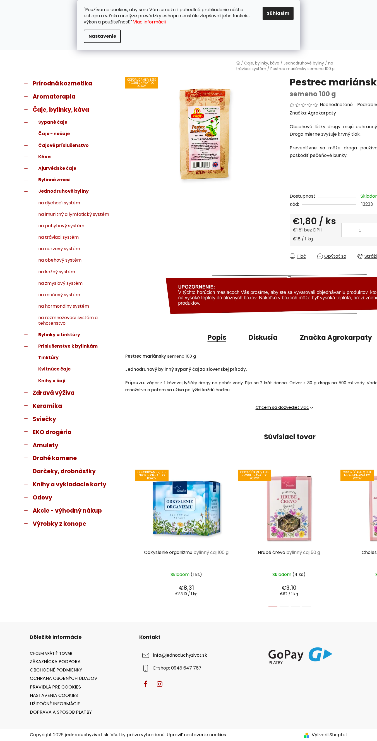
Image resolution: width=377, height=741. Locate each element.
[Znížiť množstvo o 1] (346, 230)
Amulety (45, 445)
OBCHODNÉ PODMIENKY (56, 670)
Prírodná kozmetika (62, 83)
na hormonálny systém (63, 306)
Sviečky (44, 419)
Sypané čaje (52, 122)
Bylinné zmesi (54, 179)
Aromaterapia (54, 96)
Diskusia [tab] (263, 337)
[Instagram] (159, 684)
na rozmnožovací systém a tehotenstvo (68, 320)
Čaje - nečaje (54, 133)
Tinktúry (48, 357)
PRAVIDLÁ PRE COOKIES (55, 687)
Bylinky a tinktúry (59, 334)
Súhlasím (278, 13)
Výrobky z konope (59, 524)
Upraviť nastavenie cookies (196, 735)
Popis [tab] (217, 337)
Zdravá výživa (54, 393)
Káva (44, 157)
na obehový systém (59, 260)
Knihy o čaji (51, 380)
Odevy (42, 497)
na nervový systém (59, 248)
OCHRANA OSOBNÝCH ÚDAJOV (63, 678)
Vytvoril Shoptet (329, 735)
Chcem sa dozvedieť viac (282, 407)
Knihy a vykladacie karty (69, 484)
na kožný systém (56, 272)
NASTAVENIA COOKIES (54, 695)
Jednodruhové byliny (63, 191)
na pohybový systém (61, 226)
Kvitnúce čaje (54, 369)
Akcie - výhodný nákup (67, 510)
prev (129, 536)
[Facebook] (145, 684)
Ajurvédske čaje (57, 168)
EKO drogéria (52, 432)
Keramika (47, 406)
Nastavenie (102, 36)
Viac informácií (149, 22)
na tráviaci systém (58, 237)
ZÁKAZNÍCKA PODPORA (55, 661)
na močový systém (59, 294)
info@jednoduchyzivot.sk (180, 655)
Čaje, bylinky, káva (61, 110)
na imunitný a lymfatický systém (73, 214)
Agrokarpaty (322, 113)
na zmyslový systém (60, 283)
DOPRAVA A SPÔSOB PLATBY (61, 712)
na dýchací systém (59, 203)
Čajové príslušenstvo (63, 145)
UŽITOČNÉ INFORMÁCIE (55, 704)
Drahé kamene (55, 458)
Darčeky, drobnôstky (64, 471)
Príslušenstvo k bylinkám (68, 346)
